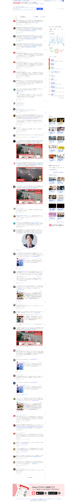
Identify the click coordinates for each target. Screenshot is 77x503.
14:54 (45, 68)
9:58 (45, 372)
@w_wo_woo (20, 61)
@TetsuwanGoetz (25, 465)
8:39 (45, 466)
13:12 (45, 183)
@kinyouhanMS (27, 58)
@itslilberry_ (22, 40)
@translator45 (23, 204)
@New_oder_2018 (25, 276)
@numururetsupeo (21, 304)
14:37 (45, 86)
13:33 (45, 132)
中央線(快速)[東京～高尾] (53, 169)
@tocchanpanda (23, 85)
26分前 (45, 41)
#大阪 (28, 29)
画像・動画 (22, 16)
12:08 (45, 250)
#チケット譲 (31, 29)
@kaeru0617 (21, 411)
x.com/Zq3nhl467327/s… (36, 256)
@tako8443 (20, 472)
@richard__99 (20, 249)
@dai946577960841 (21, 308)
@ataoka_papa (23, 131)
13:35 (45, 125)
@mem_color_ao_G (25, 226)
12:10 (45, 227)
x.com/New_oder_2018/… (38, 274)
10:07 (45, 347)
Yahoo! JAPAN (46, 0)
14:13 (45, 106)
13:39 (45, 112)
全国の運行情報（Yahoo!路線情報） (58, 172)
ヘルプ (51, 0)
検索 (40, 8)
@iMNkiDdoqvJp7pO (24, 111)
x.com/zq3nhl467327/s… (34, 359)
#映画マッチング (36, 29)
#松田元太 (37, 222)
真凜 (61, 0)
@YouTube (36, 118)
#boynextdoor (24, 29)
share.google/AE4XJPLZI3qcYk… (36, 456)
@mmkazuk (28, 159)
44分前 (45, 59)
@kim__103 (20, 48)
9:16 (45, 395)
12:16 (45, 213)
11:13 (45, 309)
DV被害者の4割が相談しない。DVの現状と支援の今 (21, 0)
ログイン (29, 3)
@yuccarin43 (25, 182)
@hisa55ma (20, 371)
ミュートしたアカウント (60, 8)
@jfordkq (21, 429)
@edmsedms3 (23, 291)
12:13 (45, 220)
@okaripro (38, 314)
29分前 (45, 49)
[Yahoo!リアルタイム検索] (20, 2)
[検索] (63, 1)
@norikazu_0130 (20, 468)
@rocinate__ (20, 108)
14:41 (45, 78)
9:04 (45, 430)
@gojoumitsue (22, 212)
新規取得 (35, 2)
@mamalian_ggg (20, 219)
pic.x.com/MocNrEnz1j (38, 233)
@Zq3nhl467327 (20, 102)
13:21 (45, 160)
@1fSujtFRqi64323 (21, 208)
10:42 (45, 325)
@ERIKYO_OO (22, 105)
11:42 (45, 283)
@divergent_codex (31, 346)
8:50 (45, 453)
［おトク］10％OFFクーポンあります (38, 3)
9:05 (45, 422)
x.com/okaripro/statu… (37, 312)
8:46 (45, 459)
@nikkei (19, 349)
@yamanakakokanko (21, 415)
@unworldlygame (25, 394)
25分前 (45, 33)
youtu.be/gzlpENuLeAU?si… (29, 118)
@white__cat (22, 282)
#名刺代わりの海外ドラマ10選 (21, 215)
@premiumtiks (21, 32)
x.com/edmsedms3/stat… (20, 289)
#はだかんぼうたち (32, 222)
